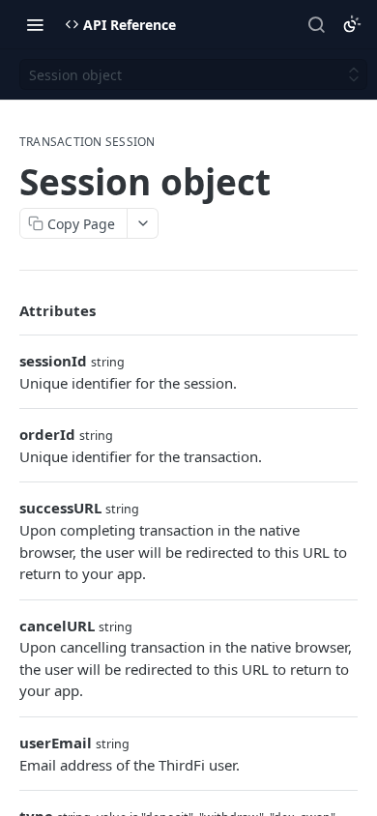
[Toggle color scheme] (351, 24)
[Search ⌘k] (316, 24)
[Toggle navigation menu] (34, 24)
